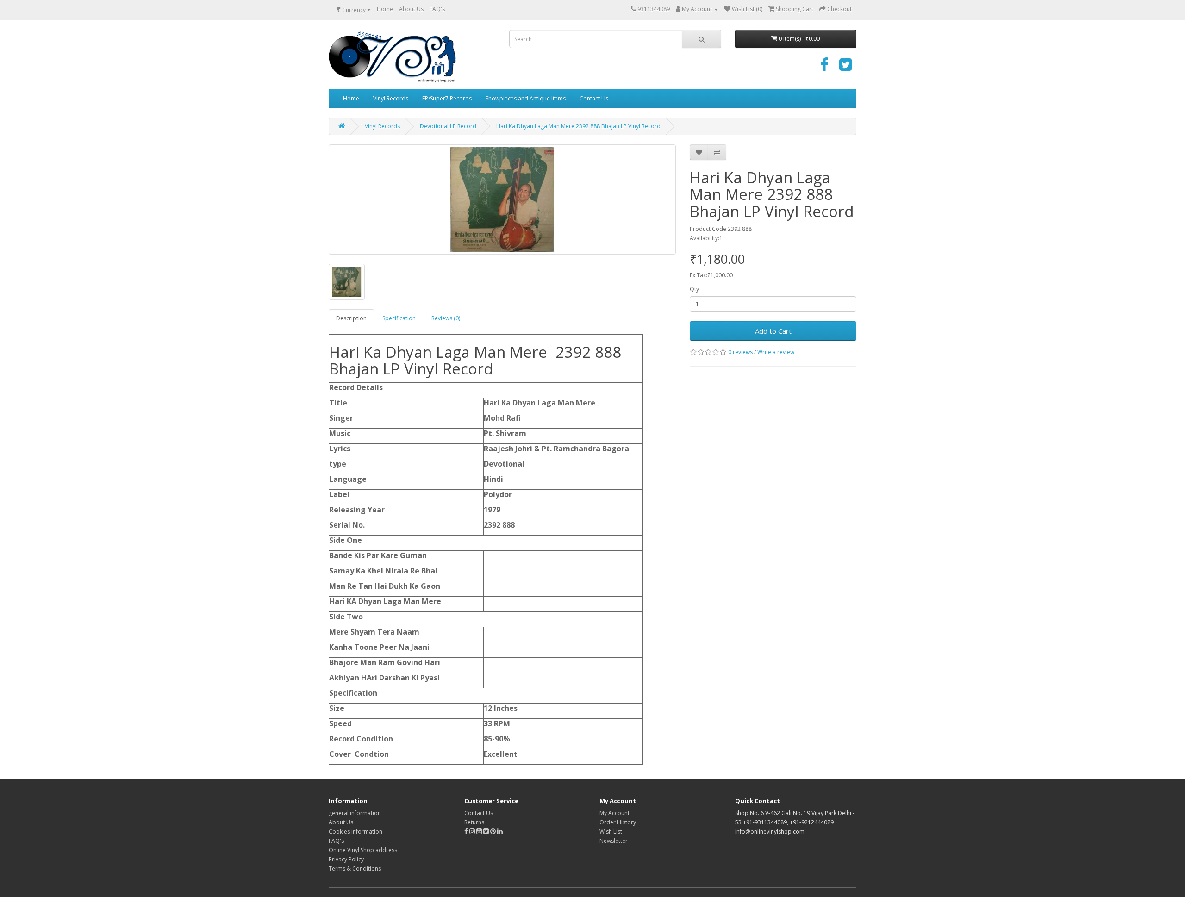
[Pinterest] (493, 831)
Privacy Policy (346, 859)
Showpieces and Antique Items (526, 98)
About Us (411, 9)
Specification (399, 318)
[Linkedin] (500, 831)
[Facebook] (824, 68)
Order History (617, 822)
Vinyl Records (390, 98)
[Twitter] (845, 68)
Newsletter (613, 841)
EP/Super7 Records (447, 98)
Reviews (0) (445, 318)
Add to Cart (773, 331)
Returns (474, 822)
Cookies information (355, 831)
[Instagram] (472, 831)
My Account (614, 813)
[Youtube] (479, 831)
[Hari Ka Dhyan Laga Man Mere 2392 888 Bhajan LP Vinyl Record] (502, 199)
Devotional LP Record (448, 126)
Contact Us (594, 98)
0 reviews (740, 352)
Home (385, 9)
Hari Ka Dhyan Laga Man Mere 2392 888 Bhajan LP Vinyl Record (578, 126)
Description (351, 318)
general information (355, 813)
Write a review (775, 352)
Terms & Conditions (355, 868)
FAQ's (437, 9)
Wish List (610, 831)
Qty (694, 289)
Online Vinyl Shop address (363, 850)
